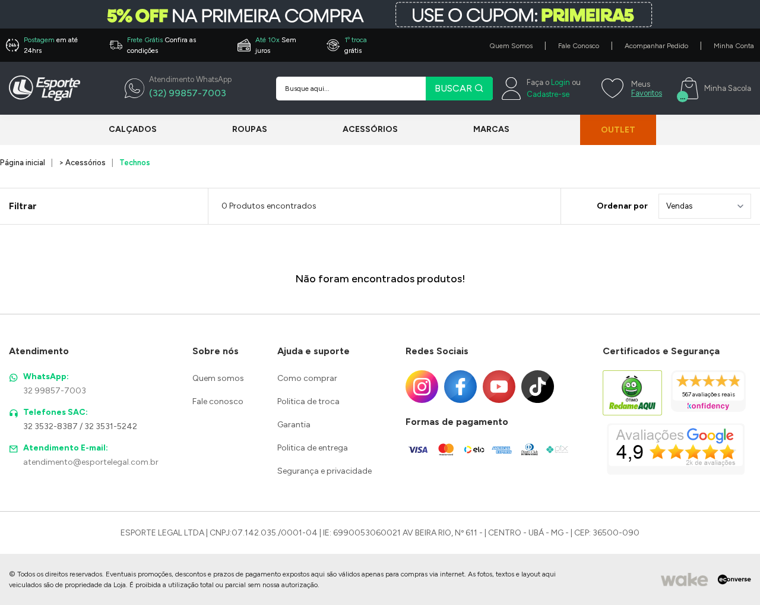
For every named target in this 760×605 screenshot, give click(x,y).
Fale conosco (217, 401)
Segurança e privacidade (324, 471)
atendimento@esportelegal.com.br (91, 462)
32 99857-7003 (54, 391)
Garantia (294, 425)
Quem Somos (511, 46)
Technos (134, 162)
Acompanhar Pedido (656, 46)
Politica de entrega (312, 448)
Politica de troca (308, 401)
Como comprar (307, 378)
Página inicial (22, 162)
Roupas (249, 129)
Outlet (618, 130)
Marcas (491, 129)
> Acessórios (82, 162)
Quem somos (218, 378)
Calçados (133, 129)
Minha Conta (734, 46)
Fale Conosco (578, 46)
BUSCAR (454, 88)
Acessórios (370, 129)
